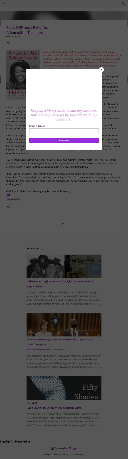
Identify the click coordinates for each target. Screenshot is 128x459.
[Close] (101, 69)
